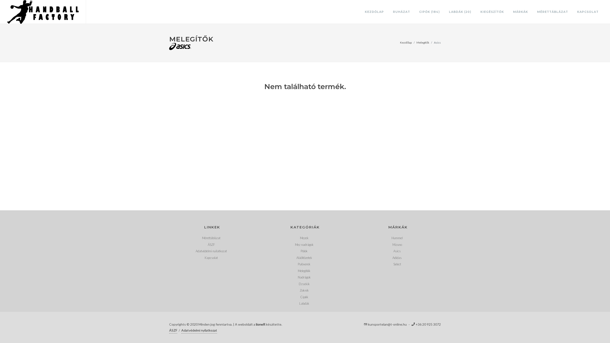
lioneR (260, 324)
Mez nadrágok (304, 245)
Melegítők (423, 42)
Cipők (304, 297)
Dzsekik (304, 284)
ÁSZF (211, 245)
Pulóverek (304, 264)
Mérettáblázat (211, 238)
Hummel (397, 238)
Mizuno (397, 245)
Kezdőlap (406, 42)
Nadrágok (304, 277)
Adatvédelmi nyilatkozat (211, 251)
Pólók (304, 251)
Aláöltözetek (304, 258)
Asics (397, 251)
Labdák (304, 303)
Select (397, 264)
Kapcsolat (211, 258)
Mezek (304, 238)
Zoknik (304, 290)
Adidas (397, 258)
